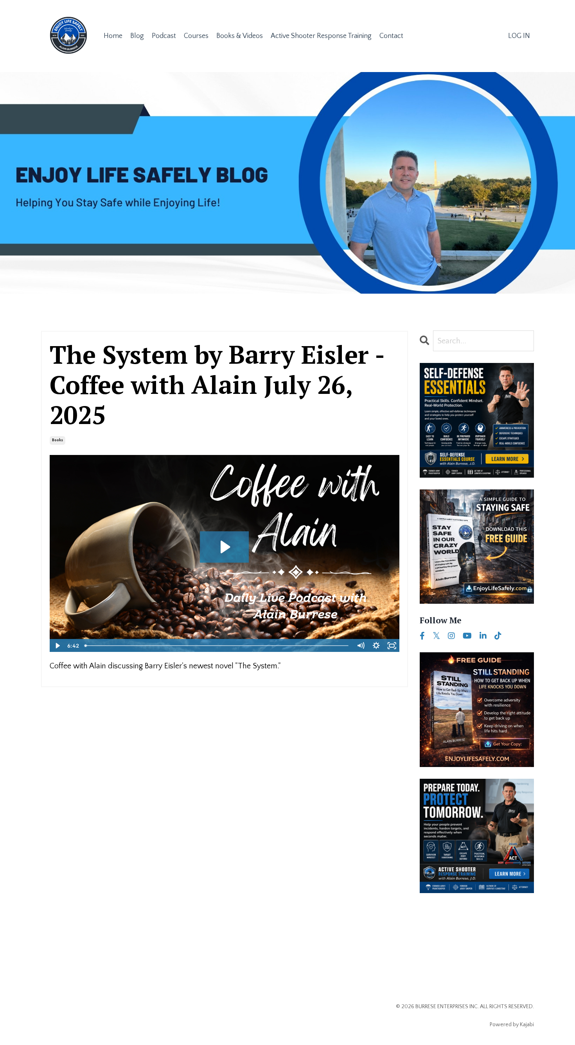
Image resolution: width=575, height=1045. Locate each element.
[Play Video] (57, 645)
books (57, 440)
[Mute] (360, 645)
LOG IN (519, 36)
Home (113, 36)
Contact (391, 36)
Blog (137, 36)
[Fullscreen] (392, 645)
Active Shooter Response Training (321, 36)
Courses (196, 36)
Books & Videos (239, 36)
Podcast (164, 36)
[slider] (217, 645)
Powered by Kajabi (512, 1025)
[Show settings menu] (376, 645)
